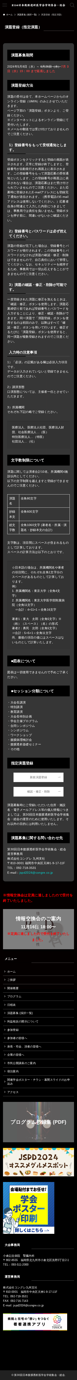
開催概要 (13, 988)
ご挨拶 (11, 979)
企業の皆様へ (15, 1054)
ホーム (11, 971)
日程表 (11, 1004)
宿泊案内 (13, 1071)
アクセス (13, 1092)
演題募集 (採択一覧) (20, 1013)
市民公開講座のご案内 (21, 1063)
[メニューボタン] (4, 5)
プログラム (14, 996)
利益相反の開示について (23, 1021)
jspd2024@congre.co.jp (36, 872)
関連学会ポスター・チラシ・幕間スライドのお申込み (38, 1081)
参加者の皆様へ (17, 1038)
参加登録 (13, 1029)
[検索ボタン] (72, 5)
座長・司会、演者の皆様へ (24, 1046)
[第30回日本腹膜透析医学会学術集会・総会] (38, 5)
